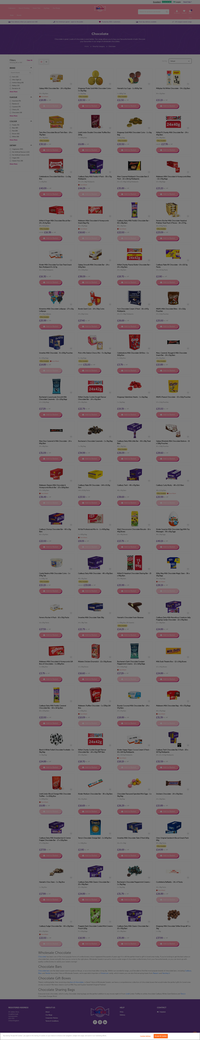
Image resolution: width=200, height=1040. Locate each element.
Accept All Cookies (161, 1036)
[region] (100, 1036)
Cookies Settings (145, 1036)
